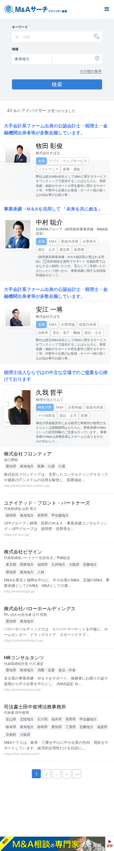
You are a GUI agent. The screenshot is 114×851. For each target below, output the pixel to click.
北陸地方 (27, 719)
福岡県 (42, 564)
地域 (15, 49)
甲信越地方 (60, 515)
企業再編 (68, 324)
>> (77, 774)
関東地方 (27, 564)
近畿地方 (90, 564)
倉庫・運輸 (71, 169)
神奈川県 (45, 407)
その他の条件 (91, 71)
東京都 (11, 564)
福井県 (56, 719)
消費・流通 (46, 670)
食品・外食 (67, 670)
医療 (84, 415)
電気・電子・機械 (66, 332)
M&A (53, 241)
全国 (41, 161)
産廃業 (79, 249)
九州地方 (58, 564)
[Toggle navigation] (106, 9)
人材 (40, 572)
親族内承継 (69, 241)
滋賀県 (102, 727)
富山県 (11, 719)
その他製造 (46, 415)
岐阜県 (11, 727)
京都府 (11, 734)
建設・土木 (46, 249)
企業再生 (89, 241)
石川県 (42, 719)
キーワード (20, 27)
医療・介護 (46, 466)
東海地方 (27, 466)
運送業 (64, 249)
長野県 (42, 515)
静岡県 (11, 515)
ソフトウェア (48, 169)
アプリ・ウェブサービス (68, 161)
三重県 (70, 727)
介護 (61, 466)
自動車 (43, 332)
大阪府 (74, 564)
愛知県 (11, 466)
